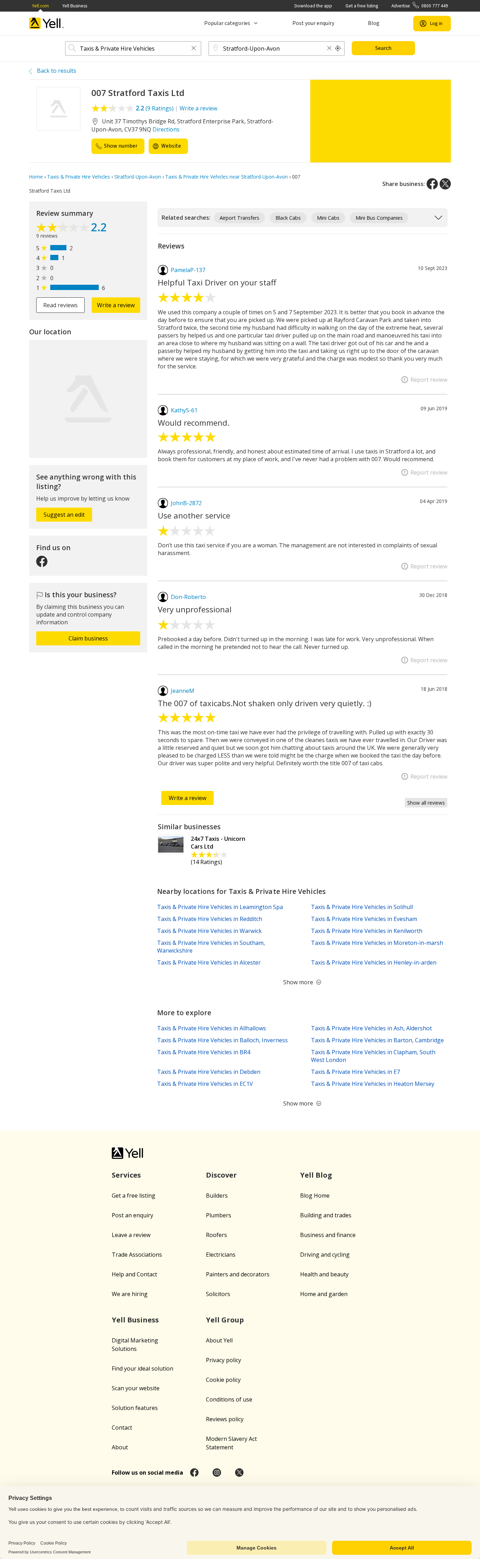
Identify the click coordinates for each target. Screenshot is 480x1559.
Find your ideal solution (142, 1368)
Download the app (313, 5)
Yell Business (74, 5)
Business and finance (328, 1235)
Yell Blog (316, 1175)
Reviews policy (225, 1419)
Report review (428, 380)
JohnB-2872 (186, 503)
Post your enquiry (313, 23)
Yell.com (40, 5)
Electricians (220, 1254)
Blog (374, 23)
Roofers (216, 1235)
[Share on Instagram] (217, 1472)
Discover (221, 1175)
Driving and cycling (325, 1254)
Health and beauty (324, 1274)
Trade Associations (137, 1254)
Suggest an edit (64, 514)
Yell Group (225, 1320)
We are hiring (130, 1294)
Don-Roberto (188, 597)
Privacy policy (223, 1360)
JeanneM (182, 691)
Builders (217, 1195)
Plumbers (218, 1215)
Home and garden (324, 1294)
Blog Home (315, 1195)
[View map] (88, 399)
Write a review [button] (116, 305)
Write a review (198, 108)
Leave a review (131, 1235)
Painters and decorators (238, 1274)
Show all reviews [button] (426, 802)
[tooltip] (338, 48)
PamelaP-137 (188, 270)
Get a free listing (361, 5)
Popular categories (227, 23)
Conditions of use (229, 1399)
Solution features (135, 1408)
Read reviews (60, 305)
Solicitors (218, 1294)
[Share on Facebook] (432, 183)
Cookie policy (223, 1380)
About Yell (219, 1340)
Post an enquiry (132, 1215)
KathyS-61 (184, 410)
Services (126, 1175)
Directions (166, 129)
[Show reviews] (63, 228)
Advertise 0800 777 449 (419, 5)
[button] (193, 48)
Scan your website (136, 1388)
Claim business (88, 638)
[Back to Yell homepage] (46, 23)
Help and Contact (134, 1274)
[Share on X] (445, 183)
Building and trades (325, 1215)
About (120, 1447)
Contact (122, 1427)
